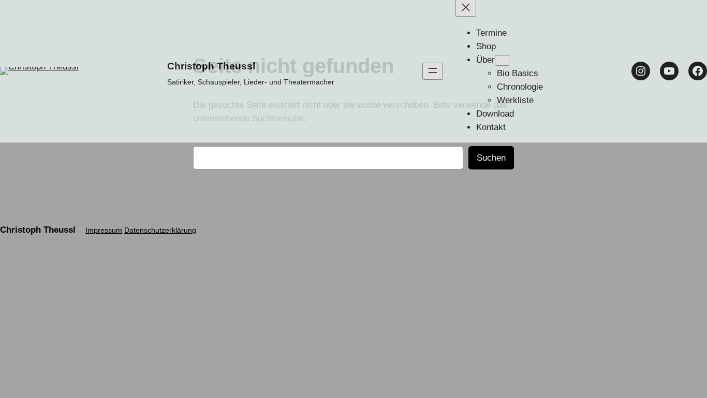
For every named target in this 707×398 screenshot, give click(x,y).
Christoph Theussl (211, 66)
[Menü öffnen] (432, 71)
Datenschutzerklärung (160, 230)
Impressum (103, 230)
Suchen (491, 158)
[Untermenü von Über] (502, 60)
